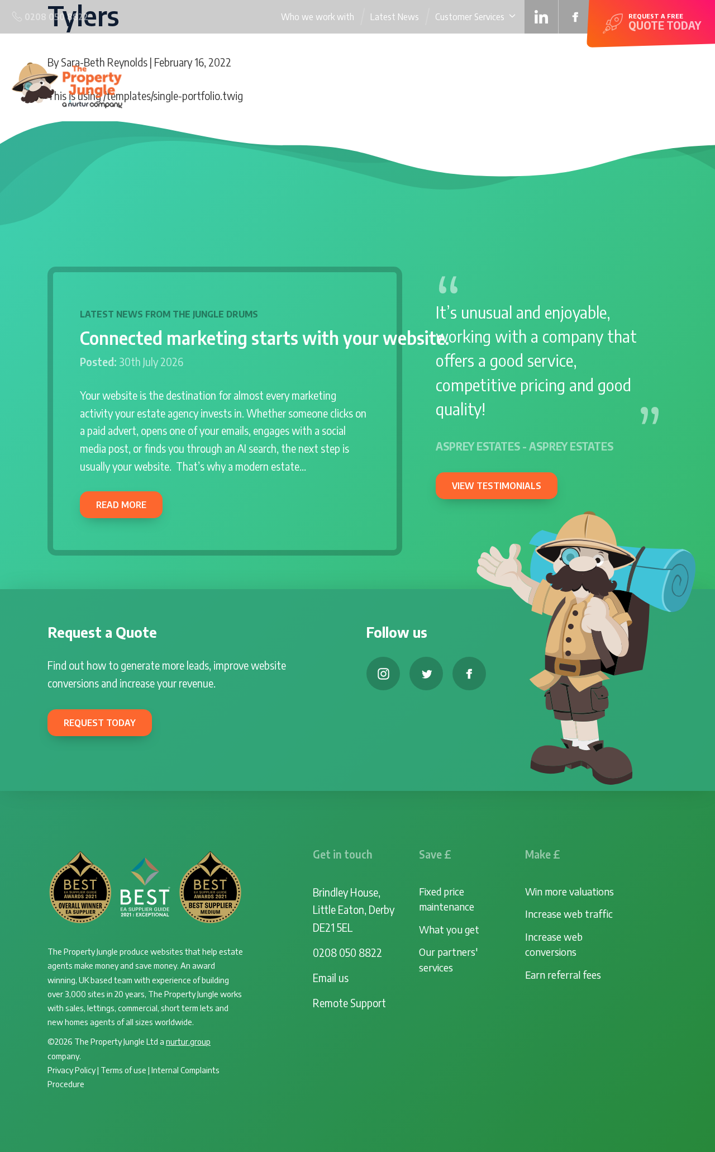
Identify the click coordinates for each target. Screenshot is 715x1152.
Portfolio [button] (337, 84)
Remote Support (349, 1002)
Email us (331, 977)
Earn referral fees (563, 974)
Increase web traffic (569, 913)
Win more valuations (569, 891)
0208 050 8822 (347, 952)
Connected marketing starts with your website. (264, 337)
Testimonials (632, 84)
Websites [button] (395, 84)
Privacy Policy (71, 1069)
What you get (449, 929)
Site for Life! (523, 84)
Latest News (394, 16)
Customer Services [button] (469, 16)
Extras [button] (571, 84)
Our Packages (461, 84)
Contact (685, 84)
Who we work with (317, 16)
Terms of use (123, 1069)
